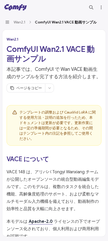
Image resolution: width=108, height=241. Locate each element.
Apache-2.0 (41, 221)
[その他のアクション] (101, 7)
